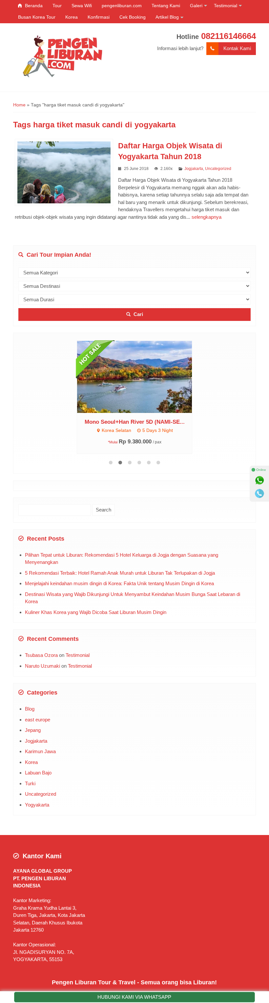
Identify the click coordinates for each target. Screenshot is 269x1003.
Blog (29, 710)
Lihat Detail (175, 378)
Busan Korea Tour (36, 17)
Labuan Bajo (38, 773)
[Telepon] (259, 493)
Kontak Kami (237, 48)
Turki (30, 784)
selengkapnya (206, 217)
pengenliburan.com (122, 5)
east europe (37, 720)
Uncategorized (218, 168)
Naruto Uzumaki (42, 667)
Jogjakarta (193, 168)
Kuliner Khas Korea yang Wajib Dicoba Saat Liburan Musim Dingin (95, 613)
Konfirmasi (99, 17)
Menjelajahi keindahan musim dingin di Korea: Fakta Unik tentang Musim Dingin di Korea (119, 584)
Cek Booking (132, 17)
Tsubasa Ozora (41, 656)
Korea (71, 17)
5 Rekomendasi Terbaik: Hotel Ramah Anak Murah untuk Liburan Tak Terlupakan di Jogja (120, 574)
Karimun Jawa (40, 752)
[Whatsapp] (259, 480)
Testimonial (225, 5)
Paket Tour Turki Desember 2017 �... (169, 426)
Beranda (33, 5)
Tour (57, 5)
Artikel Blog (167, 17)
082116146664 (228, 36)
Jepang (33, 731)
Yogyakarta (37, 805)
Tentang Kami (166, 5)
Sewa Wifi (82, 5)
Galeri (196, 5)
